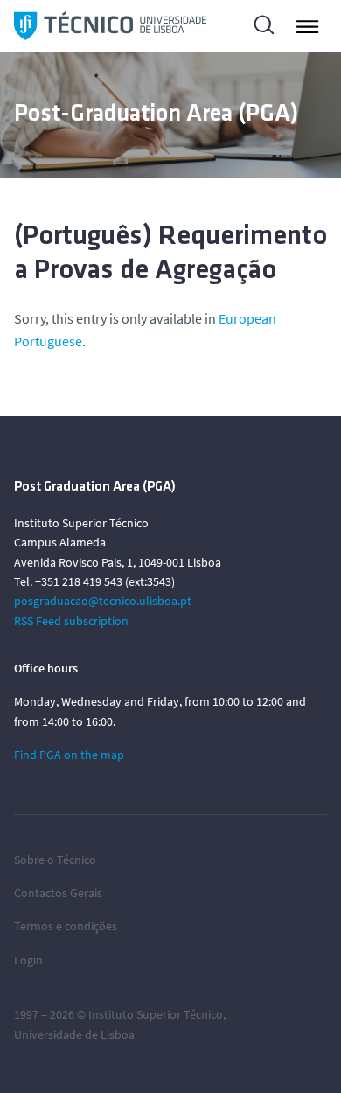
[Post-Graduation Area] (110, 26)
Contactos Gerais (58, 893)
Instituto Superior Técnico (155, 1014)
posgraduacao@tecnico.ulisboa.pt (102, 601)
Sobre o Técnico (55, 859)
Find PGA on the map (69, 754)
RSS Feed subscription (71, 621)
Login (28, 960)
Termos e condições (65, 926)
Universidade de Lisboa (74, 1034)
